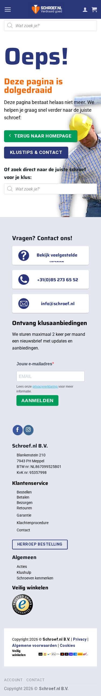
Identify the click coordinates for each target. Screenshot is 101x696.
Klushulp (24, 572)
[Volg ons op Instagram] (28, 430)
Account (13, 680)
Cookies (67, 645)
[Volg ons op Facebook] (18, 430)
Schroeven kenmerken (35, 578)
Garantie (24, 515)
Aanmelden (37, 400)
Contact (23, 530)
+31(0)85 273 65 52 (57, 279)
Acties (22, 566)
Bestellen (24, 492)
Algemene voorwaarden (34, 645)
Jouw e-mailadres (34, 364)
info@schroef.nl (58, 303)
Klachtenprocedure (32, 523)
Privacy (79, 639)
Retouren (24, 508)
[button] (7, 9)
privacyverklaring (45, 386)
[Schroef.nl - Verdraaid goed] (46, 9)
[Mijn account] (85, 9)
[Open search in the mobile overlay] (50, 25)
